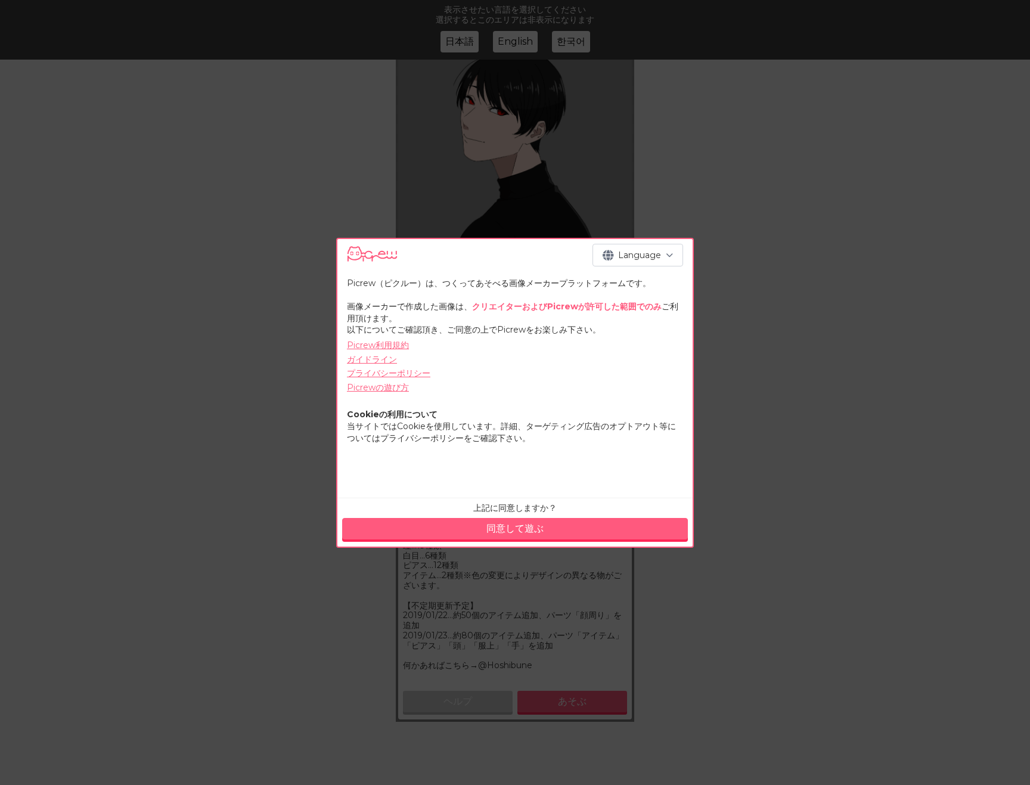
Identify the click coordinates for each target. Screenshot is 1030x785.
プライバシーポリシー (388, 373)
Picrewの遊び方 (378, 387)
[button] (637, 255)
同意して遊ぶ (515, 528)
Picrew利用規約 (378, 345)
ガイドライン (372, 359)
